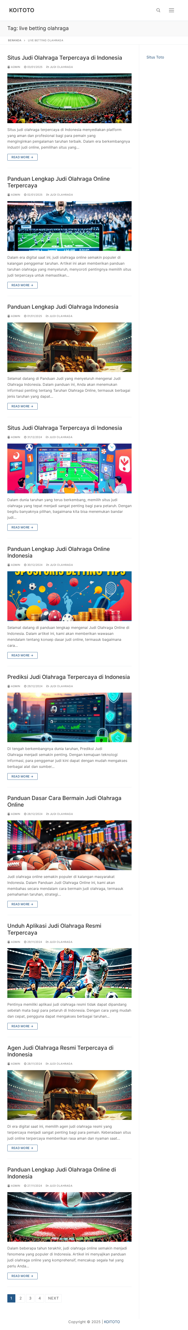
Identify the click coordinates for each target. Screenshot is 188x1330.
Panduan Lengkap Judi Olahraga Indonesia (63, 306)
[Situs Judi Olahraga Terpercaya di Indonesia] (69, 98)
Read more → (22, 157)
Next (53, 1298)
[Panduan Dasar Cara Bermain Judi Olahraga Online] (69, 845)
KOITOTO (22, 10)
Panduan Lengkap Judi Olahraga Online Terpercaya (58, 182)
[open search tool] (158, 10)
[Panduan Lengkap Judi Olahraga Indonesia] (69, 347)
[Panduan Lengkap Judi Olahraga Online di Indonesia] (69, 1217)
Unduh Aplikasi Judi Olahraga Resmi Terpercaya (54, 929)
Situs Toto (155, 57)
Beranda (15, 40)
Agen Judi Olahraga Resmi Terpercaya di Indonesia (60, 1051)
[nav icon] (171, 10)
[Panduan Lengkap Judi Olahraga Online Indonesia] (69, 596)
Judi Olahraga (61, 67)
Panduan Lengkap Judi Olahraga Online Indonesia (58, 552)
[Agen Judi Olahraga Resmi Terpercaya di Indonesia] (69, 1095)
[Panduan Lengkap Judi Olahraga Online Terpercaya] (69, 226)
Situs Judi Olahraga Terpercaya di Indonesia (64, 57)
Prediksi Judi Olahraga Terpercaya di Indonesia (68, 677)
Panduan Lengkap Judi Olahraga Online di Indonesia (61, 1173)
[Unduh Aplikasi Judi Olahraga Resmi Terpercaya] (69, 973)
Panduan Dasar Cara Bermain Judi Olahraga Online (64, 801)
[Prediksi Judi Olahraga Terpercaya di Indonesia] (69, 717)
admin (15, 67)
